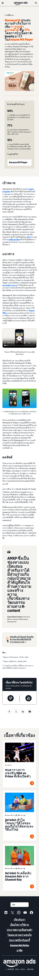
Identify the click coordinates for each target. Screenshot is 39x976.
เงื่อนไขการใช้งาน (19, 924)
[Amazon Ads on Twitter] (12, 913)
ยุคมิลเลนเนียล (14, 239)
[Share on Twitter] (16, 711)
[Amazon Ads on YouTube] (25, 913)
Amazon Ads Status (19, 945)
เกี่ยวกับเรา (19, 919)
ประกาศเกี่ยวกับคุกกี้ (19, 940)
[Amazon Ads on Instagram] (18, 913)
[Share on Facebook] (9, 711)
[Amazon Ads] (19, 3)
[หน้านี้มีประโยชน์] (28, 698)
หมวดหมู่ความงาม (9, 285)
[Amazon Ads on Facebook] (31, 913)
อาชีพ (19, 950)
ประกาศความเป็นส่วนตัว (19, 929)
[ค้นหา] (36, 3)
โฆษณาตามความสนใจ (19, 934)
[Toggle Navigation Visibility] (2, 3)
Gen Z (29, 237)
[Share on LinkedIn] (23, 711)
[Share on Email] (30, 711)
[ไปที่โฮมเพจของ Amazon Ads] (19, 963)
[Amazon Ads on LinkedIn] (6, 913)
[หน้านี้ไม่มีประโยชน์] (10, 698)
